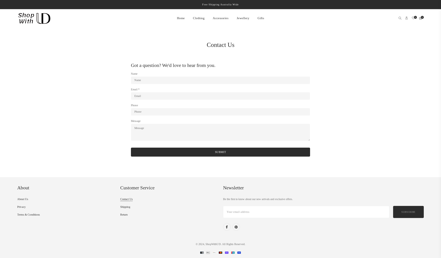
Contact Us (126, 199)
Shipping (125, 206)
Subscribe (408, 212)
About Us (22, 199)
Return (124, 214)
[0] (413, 18)
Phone (134, 105)
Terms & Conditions (28, 214)
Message (136, 121)
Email (135, 89)
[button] (400, 18)
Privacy (21, 206)
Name (134, 73)
